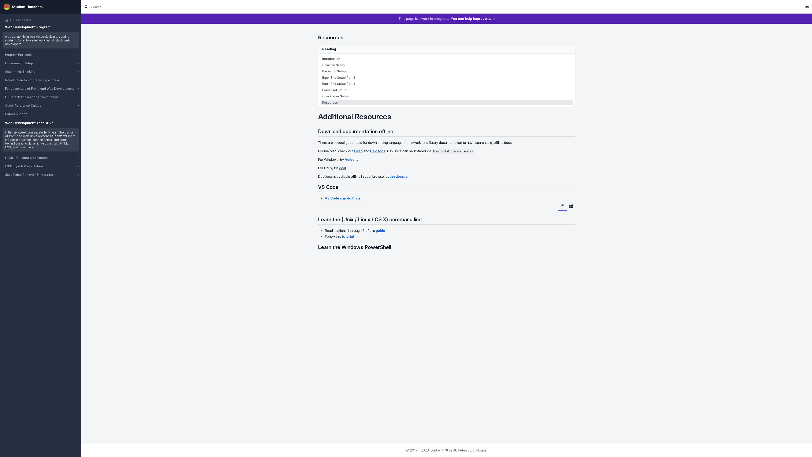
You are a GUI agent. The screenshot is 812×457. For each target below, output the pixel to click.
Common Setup (333, 65)
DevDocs (377, 151)
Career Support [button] (16, 114)
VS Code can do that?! (343, 198)
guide (380, 230)
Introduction (331, 59)
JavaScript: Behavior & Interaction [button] (30, 174)
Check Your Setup (335, 96)
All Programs (21, 20)
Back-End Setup (334, 71)
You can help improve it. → (473, 19)
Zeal (342, 168)
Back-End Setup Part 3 (338, 83)
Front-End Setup (334, 90)
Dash (358, 151)
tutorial (348, 236)
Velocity (351, 159)
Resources (330, 102)
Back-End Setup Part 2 (338, 77)
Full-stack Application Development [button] (31, 97)
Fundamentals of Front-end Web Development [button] (39, 88)
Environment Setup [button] (19, 63)
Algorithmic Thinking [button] (20, 71)
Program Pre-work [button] (18, 54)
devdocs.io (399, 176)
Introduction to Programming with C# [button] (32, 80)
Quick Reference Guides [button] (23, 105)
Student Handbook (28, 7)
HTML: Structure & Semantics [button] (26, 158)
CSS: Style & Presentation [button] (24, 166)
